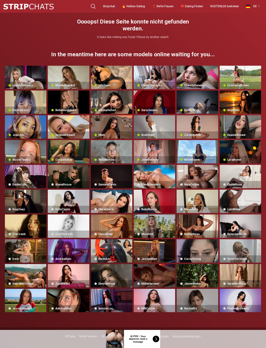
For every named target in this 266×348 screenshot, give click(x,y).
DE (253, 6)
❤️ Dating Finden (192, 6)
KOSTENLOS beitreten (224, 6)
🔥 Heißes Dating (133, 6)
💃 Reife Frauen (162, 6)
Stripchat (109, 6)
